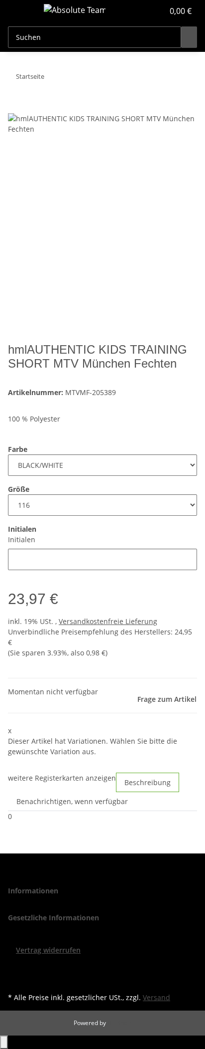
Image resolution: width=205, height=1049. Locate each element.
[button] (145, 11)
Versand (156, 997)
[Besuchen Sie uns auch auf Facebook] (16, 966)
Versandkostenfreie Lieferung (108, 621)
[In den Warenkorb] (16, 107)
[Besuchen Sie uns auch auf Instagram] (16, 978)
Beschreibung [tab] (147, 782)
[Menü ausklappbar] (20, 11)
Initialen (21, 539)
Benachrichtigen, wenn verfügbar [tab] (72, 801)
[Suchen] (189, 37)
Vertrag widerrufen (48, 950)
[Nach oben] (4, 1042)
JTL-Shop (119, 1023)
